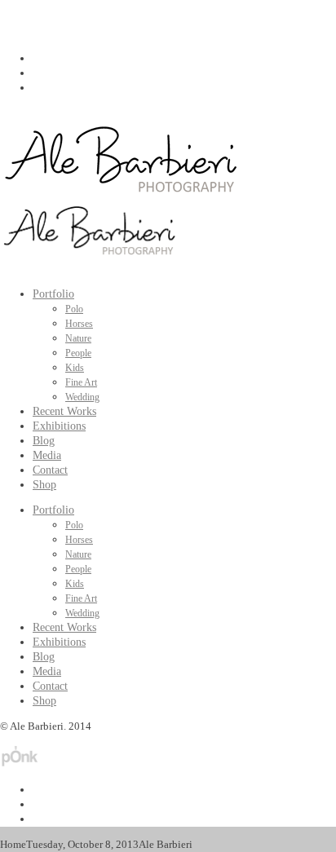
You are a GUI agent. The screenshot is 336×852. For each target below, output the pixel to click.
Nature (78, 338)
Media (47, 455)
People (78, 353)
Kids (74, 367)
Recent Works (64, 411)
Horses (79, 323)
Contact (50, 470)
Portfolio (53, 294)
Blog (44, 441)
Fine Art (81, 382)
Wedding (82, 397)
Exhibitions (59, 426)
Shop (44, 485)
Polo (74, 309)
